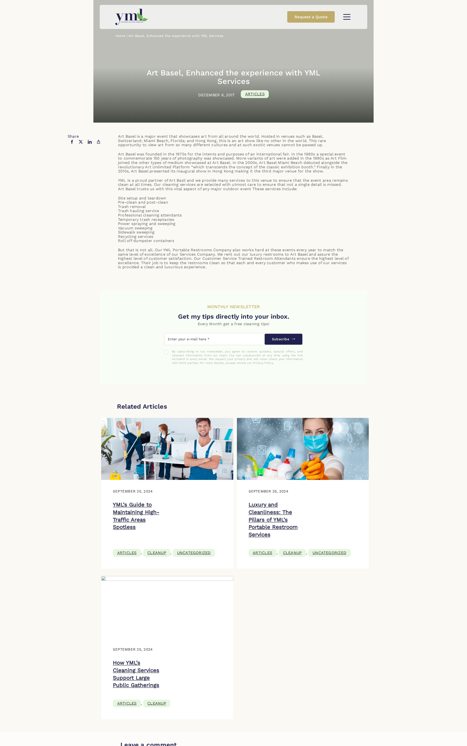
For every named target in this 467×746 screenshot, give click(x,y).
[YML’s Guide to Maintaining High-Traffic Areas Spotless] (167, 420)
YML (122, 180)
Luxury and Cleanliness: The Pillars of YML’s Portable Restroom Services (273, 520)
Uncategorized (194, 552)
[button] (347, 17)
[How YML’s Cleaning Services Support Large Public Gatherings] (167, 578)
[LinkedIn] (89, 145)
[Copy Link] (98, 145)
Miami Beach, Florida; (164, 140)
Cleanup (156, 552)
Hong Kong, (206, 140)
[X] (80, 145)
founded (153, 154)
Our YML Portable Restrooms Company (193, 250)
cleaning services (179, 184)
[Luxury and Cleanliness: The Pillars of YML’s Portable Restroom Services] (303, 420)
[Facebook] (72, 145)
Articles (255, 94)
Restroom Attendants (275, 258)
